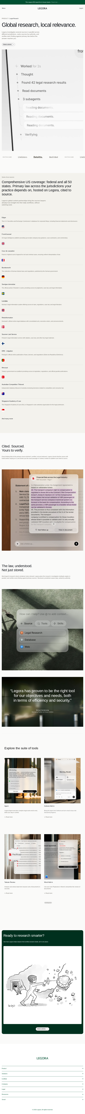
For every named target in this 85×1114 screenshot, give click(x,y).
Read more (9, 817)
